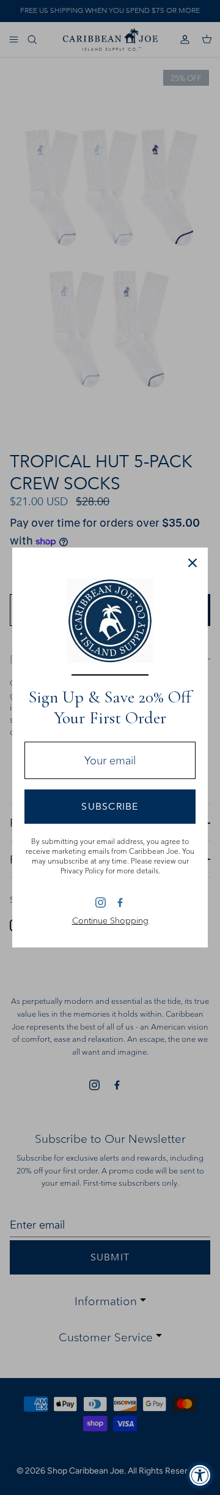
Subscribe (110, 806)
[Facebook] (119, 902)
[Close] (192, 562)
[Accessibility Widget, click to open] (200, 1475)
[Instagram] (100, 902)
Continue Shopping (110, 920)
